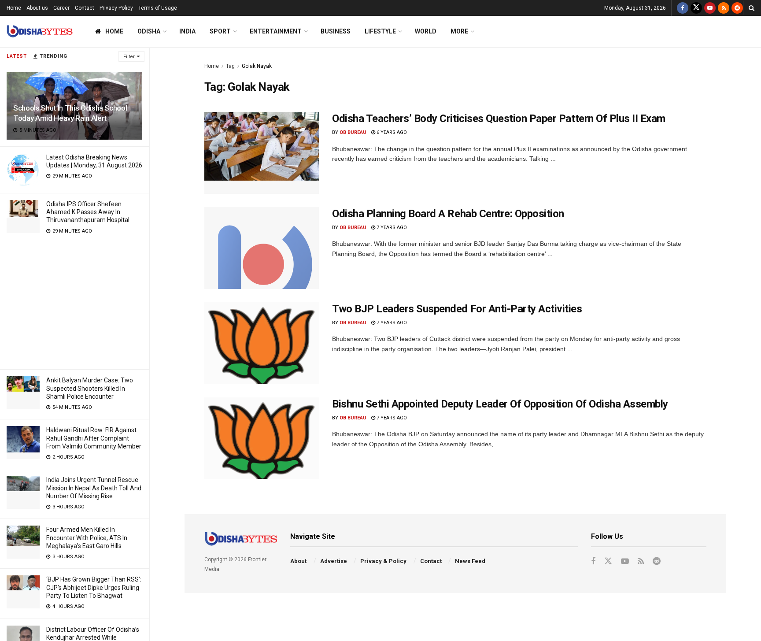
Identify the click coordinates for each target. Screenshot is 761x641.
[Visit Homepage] (40, 31)
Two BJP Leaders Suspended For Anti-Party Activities (457, 309)
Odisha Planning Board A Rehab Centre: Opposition (448, 213)
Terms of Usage (157, 8)
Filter (129, 56)
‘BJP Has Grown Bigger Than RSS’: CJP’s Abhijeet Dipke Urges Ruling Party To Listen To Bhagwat (93, 587)
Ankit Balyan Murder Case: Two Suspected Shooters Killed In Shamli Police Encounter (89, 388)
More (459, 31)
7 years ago (391, 227)
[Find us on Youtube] (710, 8)
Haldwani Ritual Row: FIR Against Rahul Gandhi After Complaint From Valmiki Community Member (93, 437)
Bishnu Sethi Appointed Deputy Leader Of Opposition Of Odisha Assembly (500, 404)
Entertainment (276, 31)
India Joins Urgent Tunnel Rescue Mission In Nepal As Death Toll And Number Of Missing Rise (93, 487)
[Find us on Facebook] (682, 8)
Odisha (148, 31)
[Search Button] (751, 8)
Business (336, 31)
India (187, 31)
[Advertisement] (74, 305)
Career (61, 8)
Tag (230, 66)
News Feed (470, 561)
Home (14, 8)
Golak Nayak (257, 66)
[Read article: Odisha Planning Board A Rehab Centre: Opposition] (261, 248)
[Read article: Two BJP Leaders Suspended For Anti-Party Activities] (261, 343)
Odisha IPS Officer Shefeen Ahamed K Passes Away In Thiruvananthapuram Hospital (87, 211)
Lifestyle (380, 31)
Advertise (333, 561)
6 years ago (391, 132)
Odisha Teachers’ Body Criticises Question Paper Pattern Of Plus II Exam (498, 118)
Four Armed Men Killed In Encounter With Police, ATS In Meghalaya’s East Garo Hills (86, 537)
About (298, 561)
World (425, 31)
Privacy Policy (116, 8)
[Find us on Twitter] (696, 8)
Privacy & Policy (383, 561)
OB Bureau (353, 132)
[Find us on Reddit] (737, 8)
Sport (220, 31)
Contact (84, 8)
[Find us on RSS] (723, 8)
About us (37, 8)
